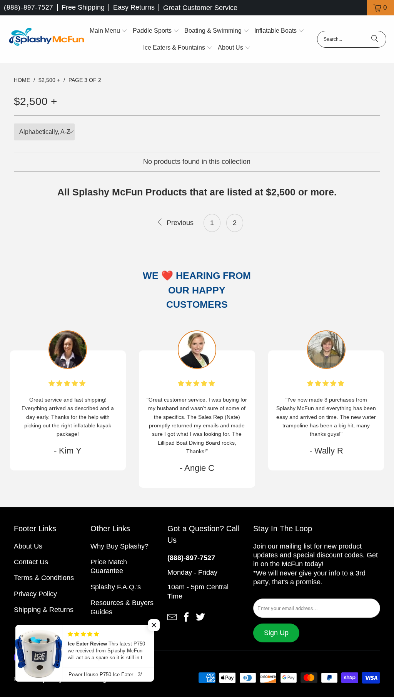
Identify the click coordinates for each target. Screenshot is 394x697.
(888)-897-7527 (28, 7)
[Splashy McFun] (46, 39)
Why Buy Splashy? (119, 546)
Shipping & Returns (43, 610)
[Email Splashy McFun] (172, 616)
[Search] (374, 39)
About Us (28, 546)
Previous (179, 223)
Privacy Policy (35, 594)
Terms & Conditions (44, 578)
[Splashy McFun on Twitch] (200, 616)
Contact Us (31, 562)
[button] (109, 30)
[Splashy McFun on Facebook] (186, 616)
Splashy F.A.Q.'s (115, 587)
